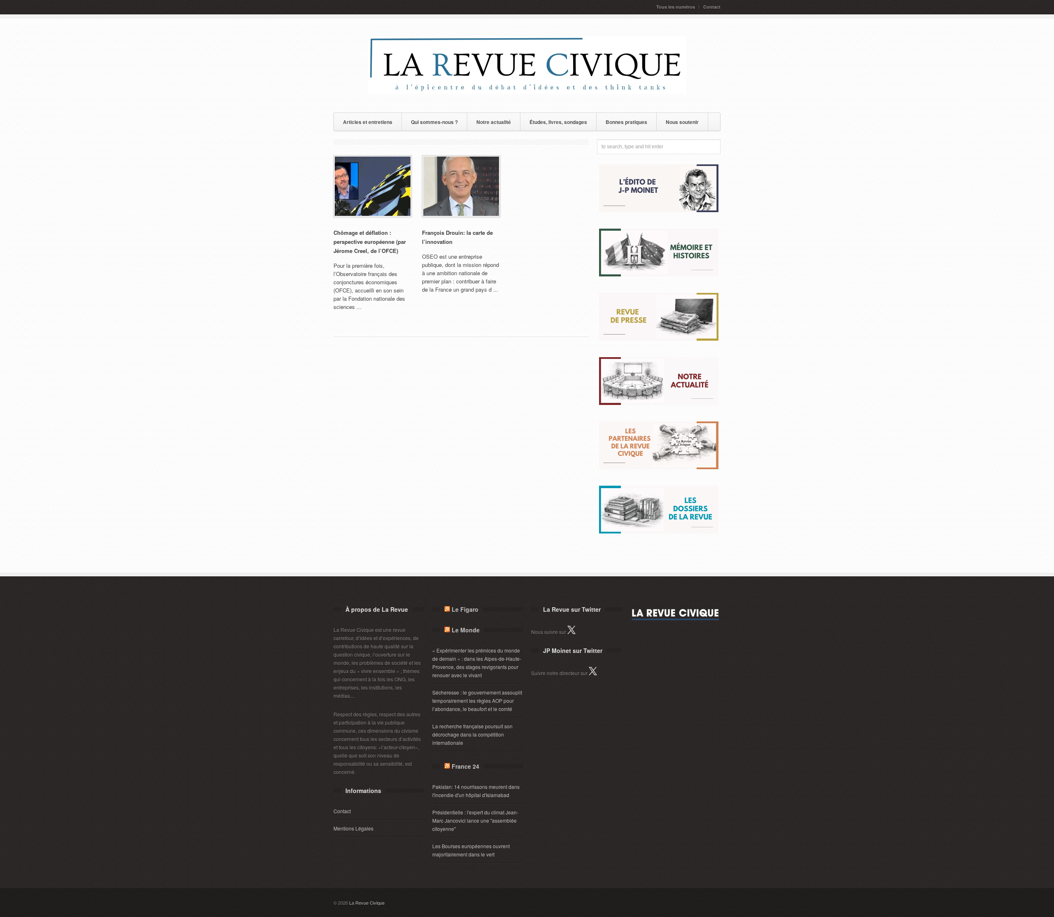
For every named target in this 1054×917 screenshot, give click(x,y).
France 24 (465, 766)
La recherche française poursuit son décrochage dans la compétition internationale (472, 734)
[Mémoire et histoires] (658, 274)
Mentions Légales (353, 828)
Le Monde (466, 630)
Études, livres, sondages (558, 122)
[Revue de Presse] (658, 338)
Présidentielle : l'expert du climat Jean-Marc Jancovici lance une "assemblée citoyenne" (475, 820)
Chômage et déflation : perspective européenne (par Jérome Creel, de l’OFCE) (369, 242)
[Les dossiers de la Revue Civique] (658, 531)
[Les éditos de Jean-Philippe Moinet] (658, 209)
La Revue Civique (367, 902)
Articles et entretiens (367, 122)
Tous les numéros (675, 7)
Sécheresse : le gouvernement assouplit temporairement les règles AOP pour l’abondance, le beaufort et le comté (477, 700)
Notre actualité (493, 122)
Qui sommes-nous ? (434, 122)
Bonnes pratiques (626, 122)
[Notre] (658, 402)
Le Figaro (465, 609)
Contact (712, 7)
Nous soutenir (682, 122)
